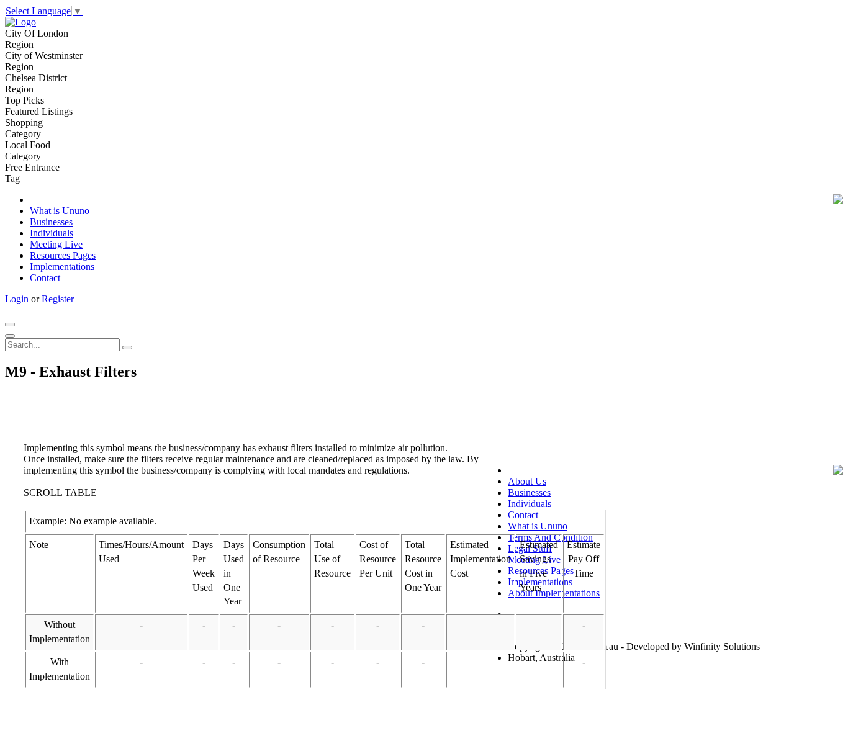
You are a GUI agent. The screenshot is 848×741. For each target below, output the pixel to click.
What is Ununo (59, 210)
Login (17, 299)
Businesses (51, 222)
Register (58, 299)
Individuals (51, 233)
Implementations (62, 266)
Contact (45, 277)
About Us (527, 481)
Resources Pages (63, 255)
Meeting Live (56, 244)
